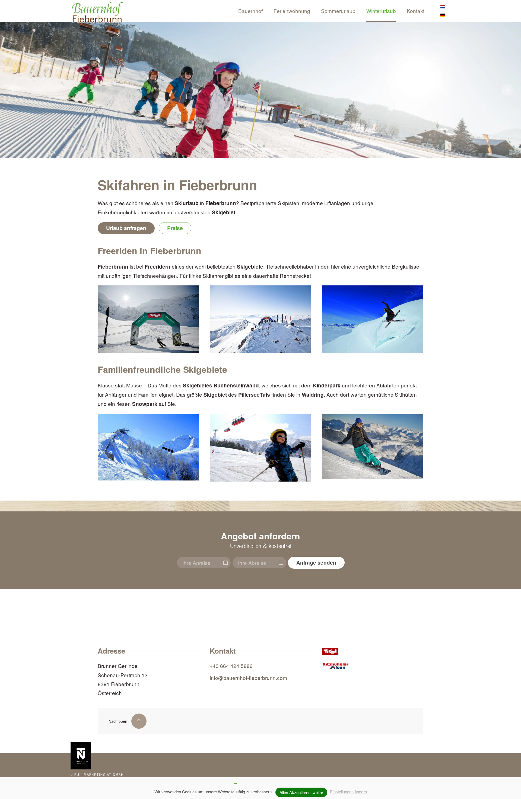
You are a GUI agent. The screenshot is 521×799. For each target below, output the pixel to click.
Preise (175, 228)
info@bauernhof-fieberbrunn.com (248, 677)
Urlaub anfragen (126, 228)
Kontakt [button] (415, 10)
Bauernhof (250, 10)
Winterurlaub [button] (381, 10)
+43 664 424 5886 (231, 665)
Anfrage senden (316, 562)
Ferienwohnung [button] (292, 10)
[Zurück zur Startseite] (98, 13)
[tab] (232, 148)
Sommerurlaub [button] (338, 10)
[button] (14, 90)
